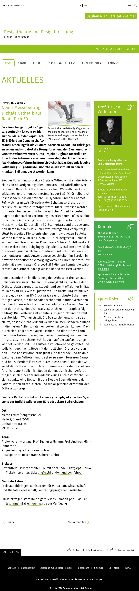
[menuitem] (79, 5)
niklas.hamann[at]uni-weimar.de (24, 503)
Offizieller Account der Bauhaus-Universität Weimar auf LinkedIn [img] (10, 552)
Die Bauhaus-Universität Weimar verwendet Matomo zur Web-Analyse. (69, 579)
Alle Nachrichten (77, 522)
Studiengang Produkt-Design (119, 324)
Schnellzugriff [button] (13, 5)
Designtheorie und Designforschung (38, 31)
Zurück (10, 522)
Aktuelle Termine (113, 305)
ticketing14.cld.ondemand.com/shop (56, 472)
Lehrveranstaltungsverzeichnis (119, 311)
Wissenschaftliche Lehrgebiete (114, 319)
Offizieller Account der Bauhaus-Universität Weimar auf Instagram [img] (3, 552)
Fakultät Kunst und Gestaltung (115, 49)
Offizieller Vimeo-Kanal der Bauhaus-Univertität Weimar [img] (17, 552)
